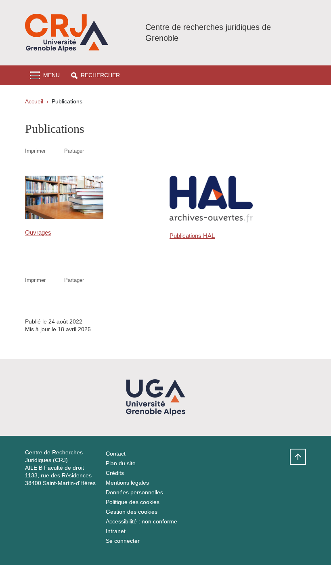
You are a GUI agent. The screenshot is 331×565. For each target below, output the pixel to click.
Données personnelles (134, 492)
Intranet (116, 531)
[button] (95, 75)
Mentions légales (127, 482)
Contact (116, 453)
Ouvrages (38, 232)
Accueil (34, 101)
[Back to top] (298, 457)
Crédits (115, 473)
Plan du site (121, 463)
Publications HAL (192, 235)
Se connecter (123, 541)
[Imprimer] (55, 150)
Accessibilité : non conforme (141, 521)
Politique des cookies (132, 502)
